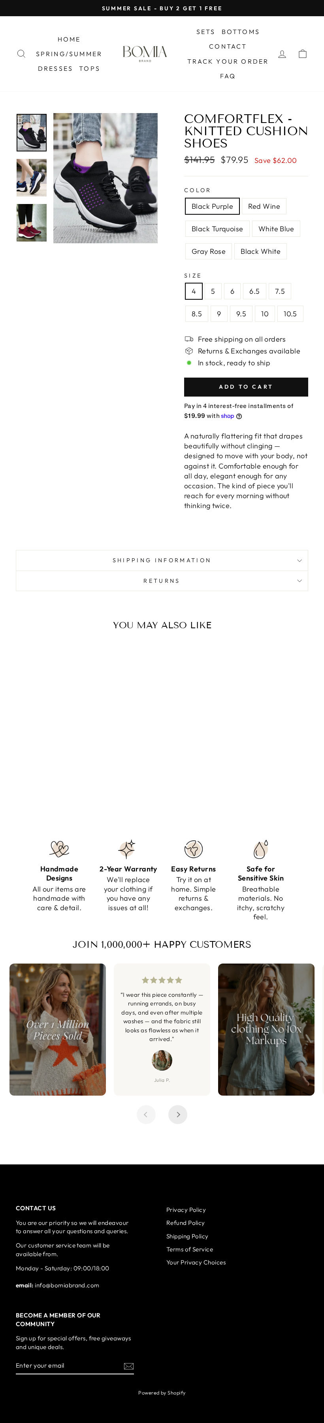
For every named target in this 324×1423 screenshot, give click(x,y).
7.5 (280, 291)
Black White (261, 251)
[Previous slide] (146, 1114)
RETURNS (161, 580)
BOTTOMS (241, 32)
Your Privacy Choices (196, 1262)
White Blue (276, 228)
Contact (228, 46)
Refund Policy (185, 1222)
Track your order (228, 61)
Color (198, 190)
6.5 (254, 291)
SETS (206, 32)
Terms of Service (189, 1249)
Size (193, 275)
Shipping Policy (187, 1236)
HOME (69, 39)
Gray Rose (209, 251)
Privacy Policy (186, 1209)
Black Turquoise (217, 228)
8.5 (197, 313)
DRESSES (55, 68)
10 (265, 313)
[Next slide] (177, 1114)
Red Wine (264, 206)
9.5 (241, 313)
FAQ (228, 76)
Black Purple (212, 206)
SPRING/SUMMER (69, 54)
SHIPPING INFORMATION (162, 560)
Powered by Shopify (161, 1392)
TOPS (89, 68)
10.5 (290, 313)
